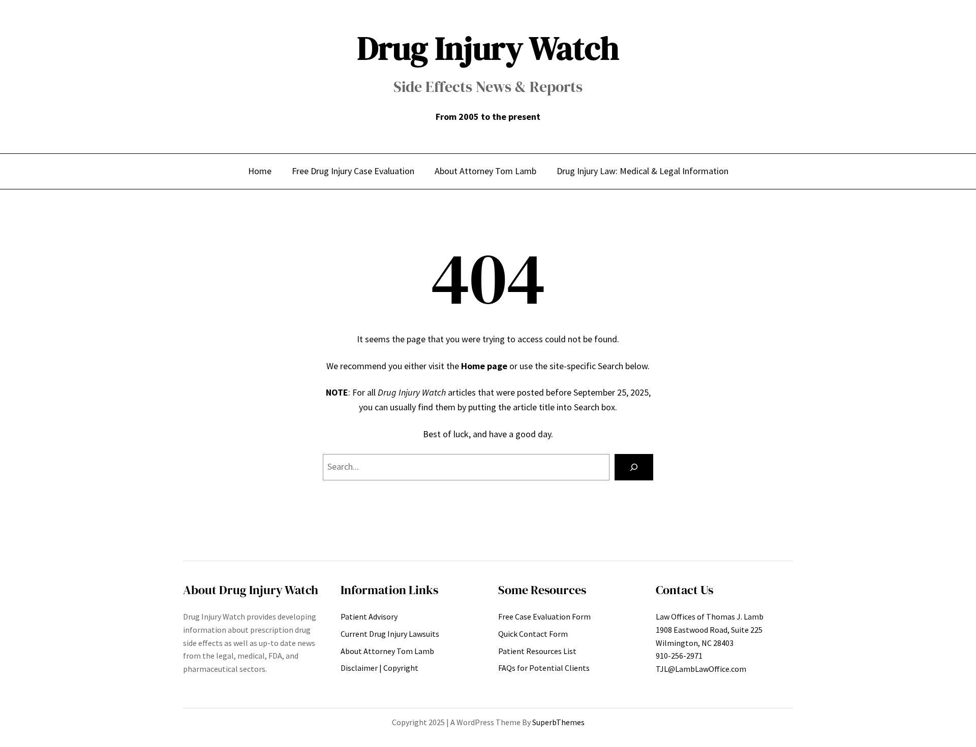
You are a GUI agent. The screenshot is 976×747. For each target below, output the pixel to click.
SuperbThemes (558, 722)
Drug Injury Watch (488, 48)
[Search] (634, 467)
